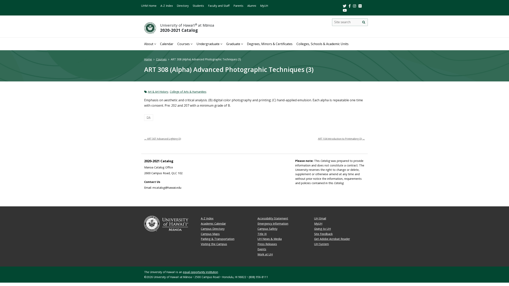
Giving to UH (322, 229)
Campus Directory (212, 229)
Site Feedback (323, 234)
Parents (238, 6)
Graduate (233, 44)
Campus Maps (210, 234)
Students (198, 6)
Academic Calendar (213, 223)
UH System (321, 244)
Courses (183, 44)
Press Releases (267, 244)
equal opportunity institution (200, 272)
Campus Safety (267, 229)
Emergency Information (272, 223)
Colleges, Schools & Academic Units (322, 44)
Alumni (251, 6)
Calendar (166, 44)
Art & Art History (158, 92)
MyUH (264, 6)
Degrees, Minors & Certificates (269, 44)
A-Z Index (166, 6)
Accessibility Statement (272, 218)
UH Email (320, 218)
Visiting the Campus (214, 244)
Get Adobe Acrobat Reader (332, 239)
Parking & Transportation (217, 239)
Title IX (262, 234)
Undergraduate (208, 44)
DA (149, 117)
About (148, 44)
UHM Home (148, 6)
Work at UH (265, 254)
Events (261, 249)
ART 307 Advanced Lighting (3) (162, 138)
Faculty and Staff (218, 6)
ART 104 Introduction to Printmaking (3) (341, 138)
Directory (183, 6)
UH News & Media (269, 239)
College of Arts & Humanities (188, 92)
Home (148, 59)
